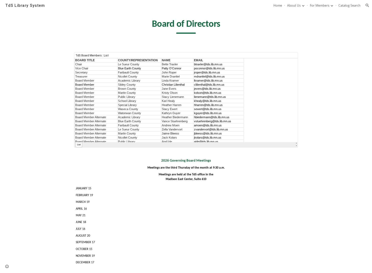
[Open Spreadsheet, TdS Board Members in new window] (290, 57)
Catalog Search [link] (349, 5)
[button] (367, 5)
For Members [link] (319, 5)
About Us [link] (294, 5)
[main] (186, 25)
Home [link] (277, 5)
